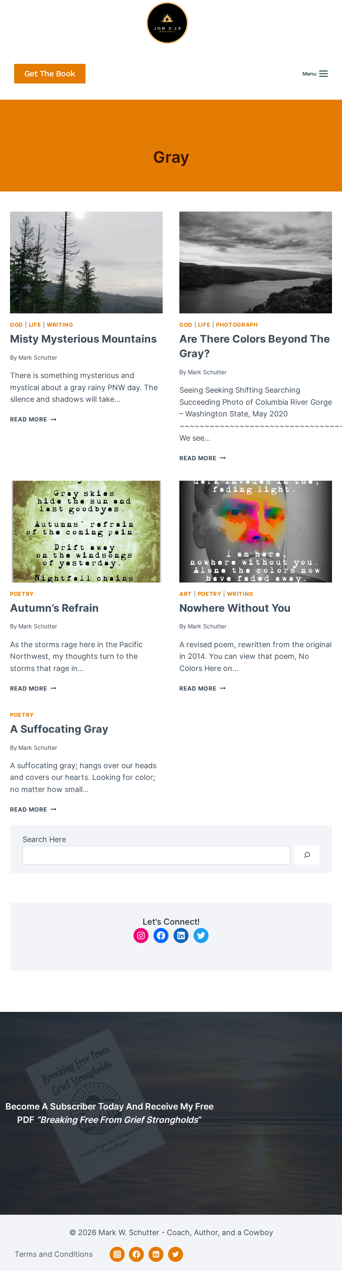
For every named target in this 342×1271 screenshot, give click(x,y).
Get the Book (49, 73)
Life (35, 325)
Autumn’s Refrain (54, 608)
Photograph (237, 325)
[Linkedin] (155, 1254)
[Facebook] (136, 1254)
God (16, 325)
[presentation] (86, 262)
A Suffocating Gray (59, 729)
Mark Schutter (37, 357)
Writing (60, 325)
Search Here (44, 839)
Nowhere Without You (235, 608)
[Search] (306, 855)
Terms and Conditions (54, 1254)
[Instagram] (117, 1254)
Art (185, 594)
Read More (33, 419)
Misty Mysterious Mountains (83, 339)
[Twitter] (175, 1254)
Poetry (22, 594)
